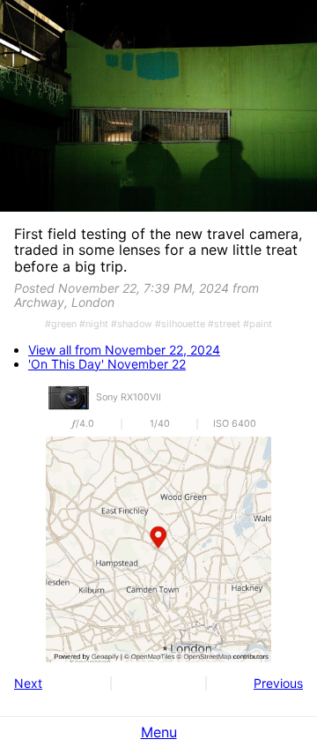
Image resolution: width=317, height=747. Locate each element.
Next (28, 683)
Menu (159, 732)
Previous (278, 683)
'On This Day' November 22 (107, 364)
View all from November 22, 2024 (124, 350)
